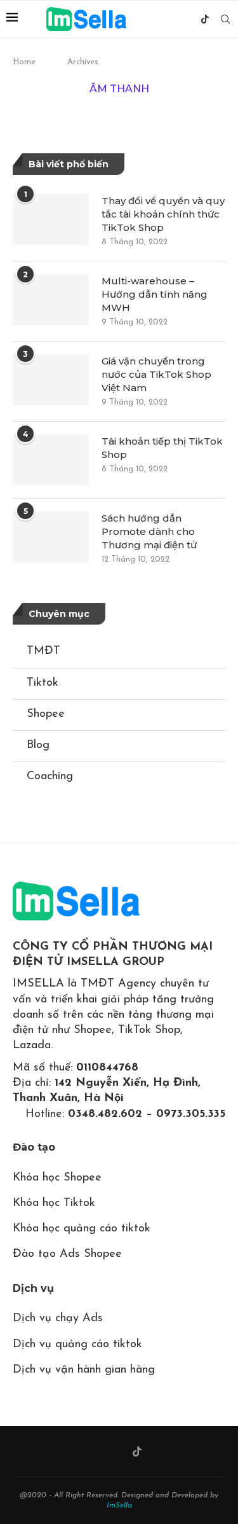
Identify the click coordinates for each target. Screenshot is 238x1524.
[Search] (225, 19)
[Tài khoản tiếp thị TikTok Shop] (51, 459)
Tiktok (42, 683)
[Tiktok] (205, 19)
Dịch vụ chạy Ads (58, 1318)
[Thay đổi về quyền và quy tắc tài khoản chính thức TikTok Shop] (51, 219)
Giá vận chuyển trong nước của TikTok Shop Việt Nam (156, 374)
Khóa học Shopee (57, 1178)
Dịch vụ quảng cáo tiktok (77, 1344)
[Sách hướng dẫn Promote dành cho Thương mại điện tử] (51, 536)
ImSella (119, 1505)
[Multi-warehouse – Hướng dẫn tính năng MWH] (51, 299)
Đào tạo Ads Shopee (67, 1254)
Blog (38, 745)
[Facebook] (177, 19)
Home (24, 62)
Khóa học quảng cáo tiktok (81, 1229)
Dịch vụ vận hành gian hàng (84, 1370)
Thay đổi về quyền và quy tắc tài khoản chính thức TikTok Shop (163, 214)
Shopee (46, 714)
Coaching (50, 776)
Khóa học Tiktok (54, 1203)
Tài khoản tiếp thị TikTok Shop (162, 448)
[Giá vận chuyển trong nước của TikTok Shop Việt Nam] (51, 379)
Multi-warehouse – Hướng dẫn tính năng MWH (155, 294)
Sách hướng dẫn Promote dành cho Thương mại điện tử (149, 531)
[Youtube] (190, 19)
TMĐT (43, 651)
